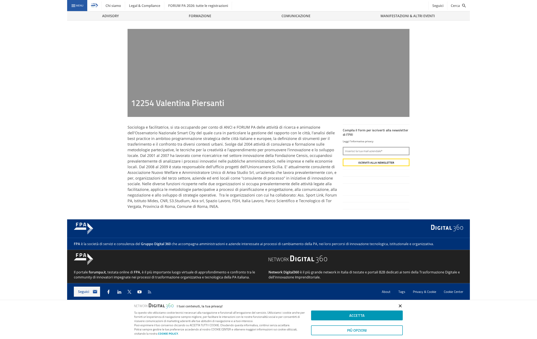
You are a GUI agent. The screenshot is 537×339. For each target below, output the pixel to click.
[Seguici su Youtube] (139, 291)
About (386, 291)
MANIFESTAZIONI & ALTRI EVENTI (408, 16)
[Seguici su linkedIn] (119, 291)
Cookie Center (453, 291)
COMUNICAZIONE (296, 16)
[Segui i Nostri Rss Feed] (149, 291)
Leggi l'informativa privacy (358, 141)
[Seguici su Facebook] (108, 291)
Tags (402, 291)
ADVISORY (110, 16)
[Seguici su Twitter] (129, 291)
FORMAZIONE (200, 16)
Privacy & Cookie (425, 291)
